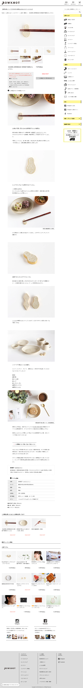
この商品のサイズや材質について (17, 90)
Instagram (62, 658)
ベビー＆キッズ (24, 678)
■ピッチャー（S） (16, 383)
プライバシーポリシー (44, 675)
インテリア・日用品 (25, 668)
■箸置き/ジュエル (16, 387)
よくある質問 (42, 665)
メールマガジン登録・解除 (45, 681)
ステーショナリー (25, 675)
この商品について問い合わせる (45, 78)
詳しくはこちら (13, 78)
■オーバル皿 (15, 379)
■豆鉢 (13, 375)
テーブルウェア (24, 658)
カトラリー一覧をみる (14, 507)
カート (79, 4)
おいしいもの (24, 681)
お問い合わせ (73, 4)
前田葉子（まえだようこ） (37, 132)
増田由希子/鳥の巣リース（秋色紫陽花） (45, 422)
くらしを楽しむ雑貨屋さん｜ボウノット (72, 9)
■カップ (14, 381)
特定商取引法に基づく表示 (45, 671)
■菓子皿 (14, 377)
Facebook (62, 662)
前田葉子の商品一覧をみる (15, 503)
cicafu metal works (37, 426)
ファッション (24, 671)
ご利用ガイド (66, 4)
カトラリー (23, 665)
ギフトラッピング (43, 668)
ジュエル (14, 320)
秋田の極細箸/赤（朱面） (49, 228)
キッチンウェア (24, 662)
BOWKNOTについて (43, 658)
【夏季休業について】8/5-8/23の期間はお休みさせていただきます (17, 9)
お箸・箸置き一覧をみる (14, 505)
